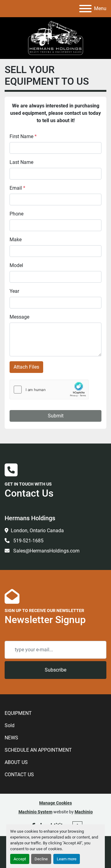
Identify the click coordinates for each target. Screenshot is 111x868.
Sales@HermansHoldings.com (46, 551)
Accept (20, 859)
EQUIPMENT (18, 713)
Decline (41, 859)
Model (16, 265)
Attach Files (26, 367)
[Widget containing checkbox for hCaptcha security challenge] (49, 390)
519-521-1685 (27, 541)
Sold (9, 725)
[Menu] (85, 8)
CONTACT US (19, 774)
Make (16, 239)
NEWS (11, 738)
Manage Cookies (55, 802)
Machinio (84, 811)
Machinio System (35, 811)
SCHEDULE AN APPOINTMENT (38, 750)
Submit (56, 416)
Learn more (66, 859)
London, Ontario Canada (37, 530)
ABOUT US (16, 762)
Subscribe (55, 670)
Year (14, 291)
